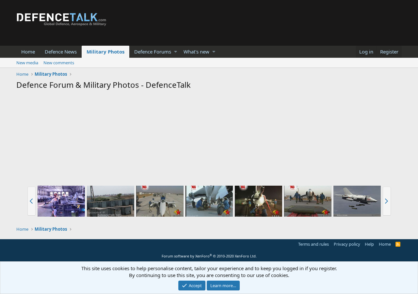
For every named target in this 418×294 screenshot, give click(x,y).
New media (27, 63)
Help (369, 244)
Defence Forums (152, 51)
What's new (196, 51)
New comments (58, 63)
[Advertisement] (209, 139)
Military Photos (105, 51)
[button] (175, 52)
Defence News (61, 51)
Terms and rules (313, 244)
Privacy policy (347, 244)
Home (28, 51)
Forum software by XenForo (209, 256)
